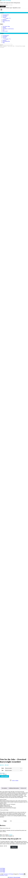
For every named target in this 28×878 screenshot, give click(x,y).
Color (2, 768)
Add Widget (2, 868)
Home (1, 46)
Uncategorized (6, 14)
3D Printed (5, 16)
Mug (4, 21)
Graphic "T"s (8, 18)
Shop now (14, 847)
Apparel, (4, 17)
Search (2, 6)
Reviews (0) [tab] (23, 788)
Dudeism (4, 19)
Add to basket (4, 776)
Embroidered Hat (6, 20)
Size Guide (2, 773)
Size (2, 770)
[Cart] (14, 9)
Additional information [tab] (14, 788)
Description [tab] (4, 788)
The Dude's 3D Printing (8, 874)
